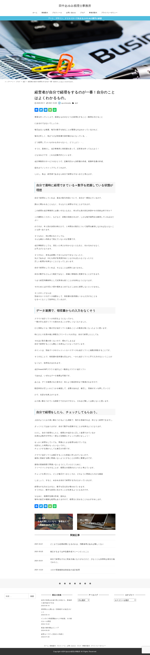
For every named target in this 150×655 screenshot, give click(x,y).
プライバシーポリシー (98, 646)
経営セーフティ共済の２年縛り (52, 634)
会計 (76, 103)
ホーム (46, 646)
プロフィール (61, 646)
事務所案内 (86, 646)
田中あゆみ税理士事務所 (75, 6)
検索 (32, 596)
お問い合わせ (71, 646)
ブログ (79, 646)
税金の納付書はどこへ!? (50, 627)
